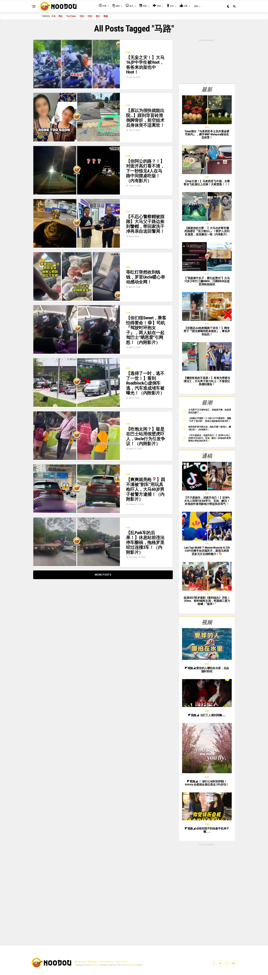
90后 (82, 16)
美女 (98, 16)
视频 (105, 16)
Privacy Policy (121, 962)
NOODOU (94, 965)
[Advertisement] (207, 61)
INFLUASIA (130, 965)
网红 (60, 16)
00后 (90, 16)
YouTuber (71, 16)
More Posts (103, 574)
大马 (53, 16)
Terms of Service (106, 962)
